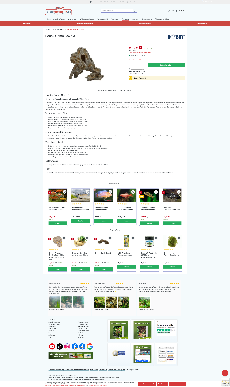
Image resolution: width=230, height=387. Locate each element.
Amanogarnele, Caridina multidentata (80, 208)
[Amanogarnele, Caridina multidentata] (80, 195)
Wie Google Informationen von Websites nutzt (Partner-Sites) (59, 385)
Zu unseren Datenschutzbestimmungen (97, 385)
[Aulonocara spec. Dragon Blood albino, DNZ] (103, 195)
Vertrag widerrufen (133, 370)
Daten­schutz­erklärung (56, 369)
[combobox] (117, 11)
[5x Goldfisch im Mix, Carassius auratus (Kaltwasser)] (58, 195)
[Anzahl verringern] (130, 65)
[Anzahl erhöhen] (145, 65)
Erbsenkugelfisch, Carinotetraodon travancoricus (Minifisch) (148, 208)
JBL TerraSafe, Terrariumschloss (125, 254)
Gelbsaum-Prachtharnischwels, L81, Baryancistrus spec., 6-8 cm (171, 208)
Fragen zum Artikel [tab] (125, 90)
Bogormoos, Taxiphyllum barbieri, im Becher (172, 254)
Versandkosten (53, 333)
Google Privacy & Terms (81, 385)
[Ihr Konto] (173, 11)
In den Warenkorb (166, 65)
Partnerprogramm (83, 322)
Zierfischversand (83, 324)
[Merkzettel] (169, 11)
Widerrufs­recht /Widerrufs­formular (77, 369)
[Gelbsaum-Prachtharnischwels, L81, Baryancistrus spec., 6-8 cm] (172, 195)
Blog (50, 337)
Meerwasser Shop (83, 326)
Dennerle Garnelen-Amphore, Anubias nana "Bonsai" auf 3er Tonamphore (79, 254)
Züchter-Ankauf (83, 328)
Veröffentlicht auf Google (85, 309)
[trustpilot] (166, 328)
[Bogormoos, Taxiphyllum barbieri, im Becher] (172, 241)
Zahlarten (52, 335)
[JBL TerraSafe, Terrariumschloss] (126, 241)
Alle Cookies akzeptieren (177, 384)
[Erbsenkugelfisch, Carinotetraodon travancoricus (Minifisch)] (149, 195)
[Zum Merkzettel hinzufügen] (64, 192)
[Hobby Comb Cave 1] (103, 241)
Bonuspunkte (53, 328)
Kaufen (57, 223)
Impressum (103, 369)
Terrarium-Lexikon (54, 324)
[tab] (102, 90)
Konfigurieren (162, 384)
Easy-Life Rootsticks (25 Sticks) (149, 254)
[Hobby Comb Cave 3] (85, 65)
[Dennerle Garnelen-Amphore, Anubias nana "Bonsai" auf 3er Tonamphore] (80, 241)
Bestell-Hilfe (52, 326)
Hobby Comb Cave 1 (103, 253)
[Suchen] (135, 11)
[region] (85, 65)
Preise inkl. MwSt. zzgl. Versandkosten (140, 52)
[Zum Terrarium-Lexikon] (142, 330)
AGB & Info (94, 369)
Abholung (81, 337)
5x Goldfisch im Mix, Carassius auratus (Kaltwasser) (57, 208)
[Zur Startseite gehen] (58, 10)
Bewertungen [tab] (112, 90)
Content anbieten (83, 330)
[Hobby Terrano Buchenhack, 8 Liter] (57, 241)
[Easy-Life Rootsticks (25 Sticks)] (149, 241)
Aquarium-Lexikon (54, 322)
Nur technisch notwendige (147, 384)
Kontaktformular (83, 333)
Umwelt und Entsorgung (116, 369)
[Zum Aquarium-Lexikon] (119, 330)
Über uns (51, 330)
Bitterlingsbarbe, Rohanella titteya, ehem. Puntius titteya (126, 208)
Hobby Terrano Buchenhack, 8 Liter (57, 254)
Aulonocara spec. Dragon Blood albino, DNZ (103, 208)
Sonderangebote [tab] (114, 183)
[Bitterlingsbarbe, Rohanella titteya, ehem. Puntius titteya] (126, 195)
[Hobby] (176, 37)
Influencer (81, 335)
